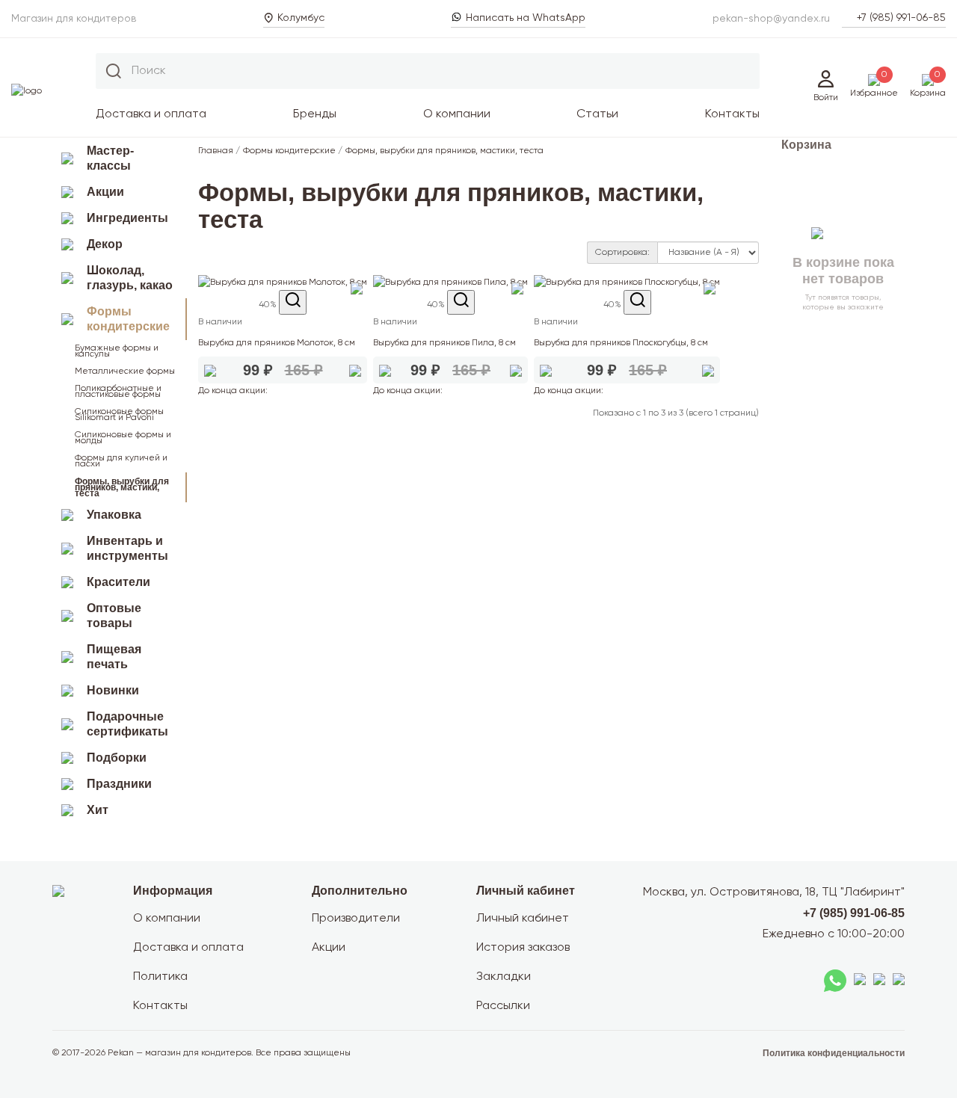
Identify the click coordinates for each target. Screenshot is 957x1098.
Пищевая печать (114, 656)
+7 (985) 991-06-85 (901, 18)
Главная (215, 150)
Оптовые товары (114, 615)
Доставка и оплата (151, 114)
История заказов (523, 948)
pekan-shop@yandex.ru (771, 18)
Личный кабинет (522, 919)
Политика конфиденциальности (834, 1053)
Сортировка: (622, 252)
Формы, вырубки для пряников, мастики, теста (122, 487)
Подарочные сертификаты (127, 724)
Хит (97, 810)
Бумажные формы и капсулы (117, 351)
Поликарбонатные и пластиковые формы (118, 391)
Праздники (119, 783)
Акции (105, 191)
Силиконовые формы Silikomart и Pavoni (119, 414)
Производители (356, 919)
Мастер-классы (110, 158)
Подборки (117, 757)
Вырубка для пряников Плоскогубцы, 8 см (621, 343)
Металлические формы (125, 371)
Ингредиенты (127, 218)
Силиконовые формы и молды (123, 438)
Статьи (597, 114)
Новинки (113, 690)
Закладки (503, 977)
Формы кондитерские (128, 319)
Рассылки (503, 1006)
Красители (118, 582)
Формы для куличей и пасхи (121, 461)
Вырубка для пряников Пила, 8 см (444, 343)
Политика (160, 977)
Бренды (314, 114)
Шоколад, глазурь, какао (130, 278)
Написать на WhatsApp (525, 18)
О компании (456, 114)
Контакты (732, 114)
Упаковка (114, 514)
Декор (105, 244)
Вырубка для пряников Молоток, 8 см (276, 343)
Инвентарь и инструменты (127, 548)
